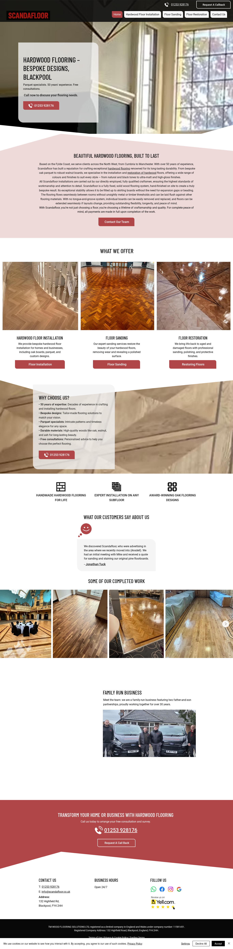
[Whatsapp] (153, 889)
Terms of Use (95, 937)
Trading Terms (137, 937)
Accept (218, 943)
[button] (213, 5)
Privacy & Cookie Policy (116, 937)
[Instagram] (170, 889)
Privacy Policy (134, 943)
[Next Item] (225, 623)
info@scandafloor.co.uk (56, 891)
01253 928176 (180, 4)
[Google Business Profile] (179, 889)
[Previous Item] (7, 623)
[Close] (229, 943)
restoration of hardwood (141, 172)
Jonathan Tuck (96, 564)
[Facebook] (162, 889)
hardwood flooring (119, 168)
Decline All (201, 943)
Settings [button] (185, 943)
